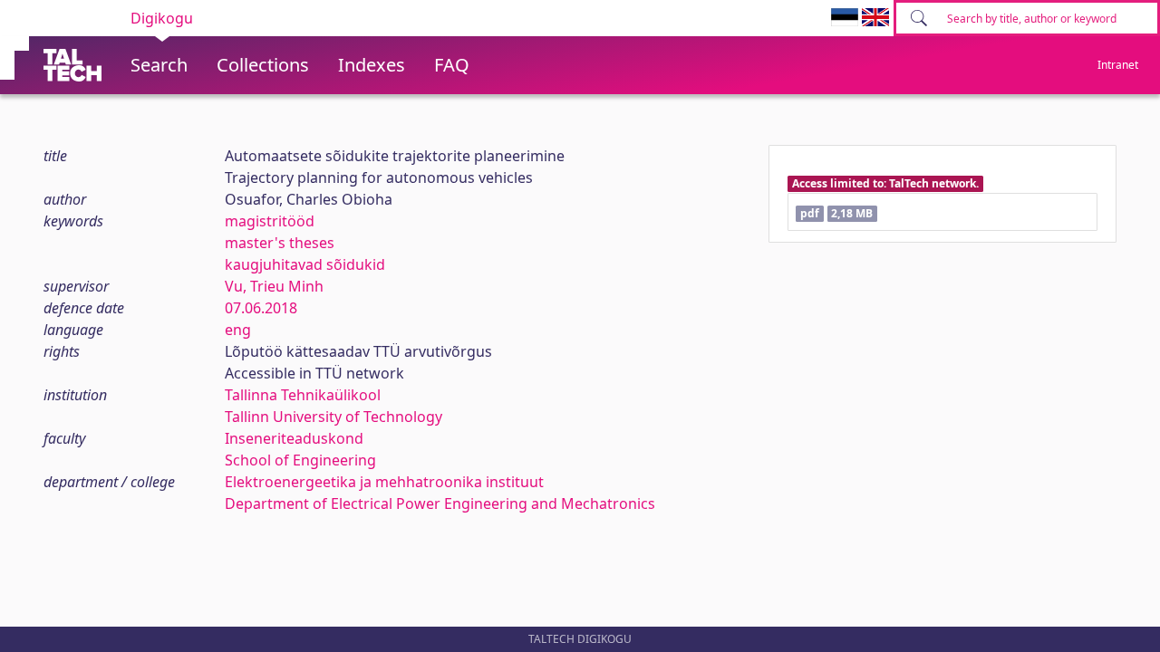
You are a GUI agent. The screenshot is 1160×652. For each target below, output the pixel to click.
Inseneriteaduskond (294, 438)
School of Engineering (300, 460)
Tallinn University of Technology (333, 417)
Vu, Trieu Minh (274, 286)
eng (238, 330)
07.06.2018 (261, 308)
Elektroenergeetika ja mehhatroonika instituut (384, 482)
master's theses (279, 243)
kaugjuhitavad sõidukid (305, 264)
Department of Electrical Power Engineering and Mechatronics (440, 503)
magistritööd (269, 221)
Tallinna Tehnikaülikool (303, 395)
